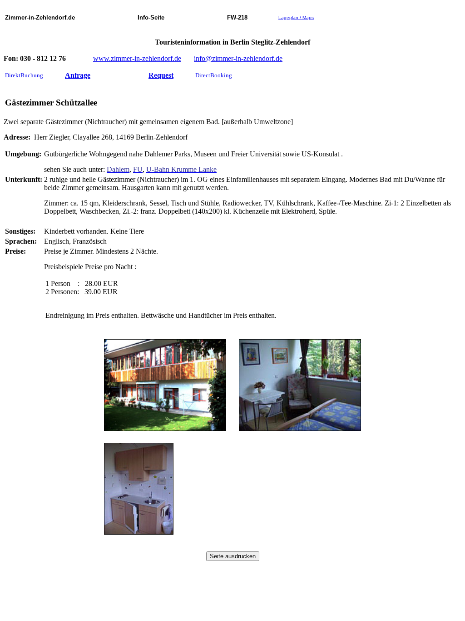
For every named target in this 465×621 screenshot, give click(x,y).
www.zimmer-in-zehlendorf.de (137, 58)
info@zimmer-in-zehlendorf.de (238, 58)
